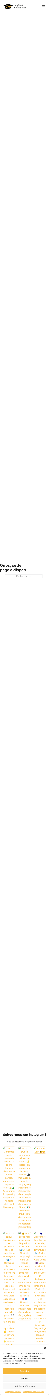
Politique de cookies (13, 1392)
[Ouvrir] (43, 6)
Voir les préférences (25, 1386)
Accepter (24, 1371)
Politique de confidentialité (33, 1392)
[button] (45, 1348)
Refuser (24, 1378)
